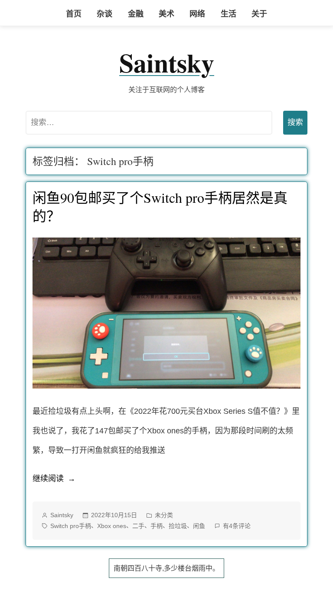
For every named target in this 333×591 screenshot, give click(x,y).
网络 (197, 14)
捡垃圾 (178, 525)
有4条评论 (237, 527)
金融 (136, 14)
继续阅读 (54, 481)
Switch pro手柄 (70, 525)
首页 (74, 14)
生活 (228, 14)
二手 (138, 525)
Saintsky (166, 62)
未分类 (164, 515)
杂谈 (104, 14)
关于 (259, 14)
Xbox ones (111, 525)
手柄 (156, 525)
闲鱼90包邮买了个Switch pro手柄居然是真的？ (160, 206)
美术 (166, 14)
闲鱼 (199, 525)
